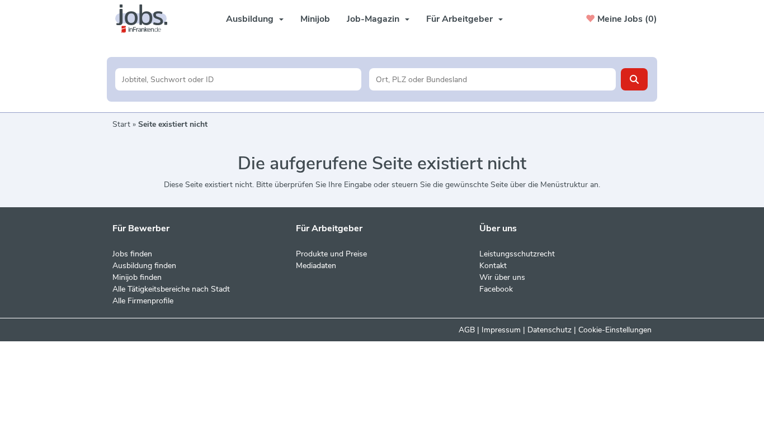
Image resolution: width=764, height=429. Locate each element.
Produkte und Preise (331, 254)
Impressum (501, 330)
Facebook (496, 289)
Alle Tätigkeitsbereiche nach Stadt (171, 289)
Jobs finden (132, 254)
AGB (467, 330)
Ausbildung (249, 19)
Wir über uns (502, 277)
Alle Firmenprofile (142, 300)
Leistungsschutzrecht (517, 254)
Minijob (315, 19)
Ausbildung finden (144, 265)
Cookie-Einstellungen (615, 330)
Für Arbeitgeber (459, 19)
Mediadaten (316, 265)
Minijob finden (137, 277)
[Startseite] (145, 18)
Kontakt (493, 265)
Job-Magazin (373, 19)
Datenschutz (549, 330)
